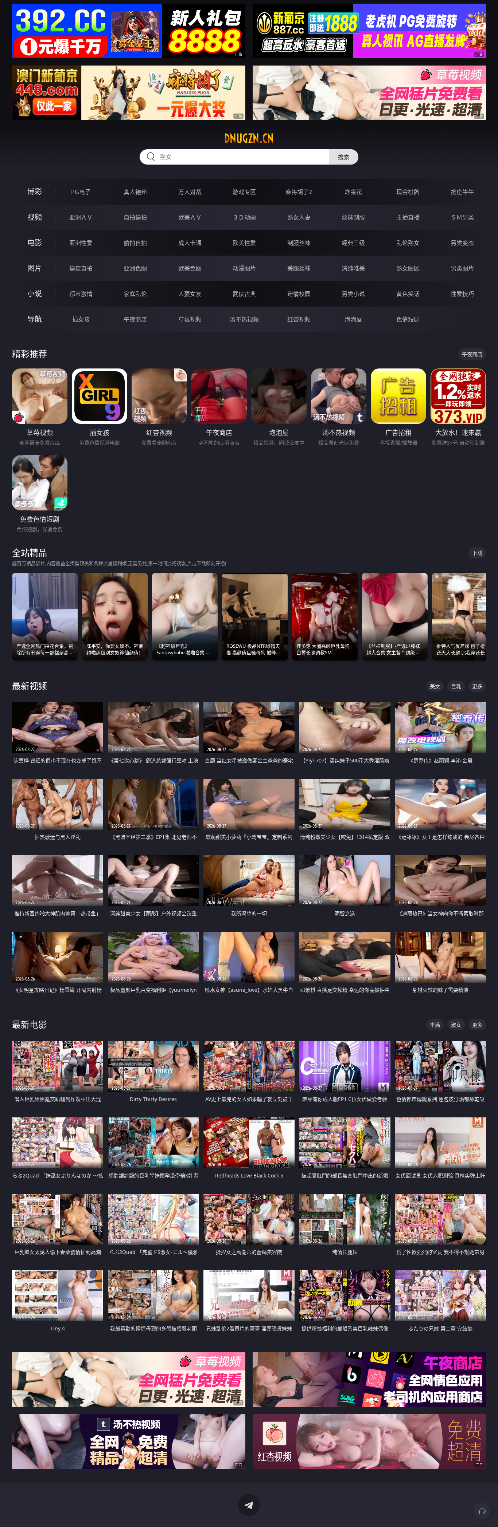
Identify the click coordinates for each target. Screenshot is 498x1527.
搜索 (344, 157)
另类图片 (462, 268)
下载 (477, 552)
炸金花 (353, 192)
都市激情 (81, 294)
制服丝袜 (299, 243)
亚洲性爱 (81, 243)
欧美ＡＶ (190, 217)
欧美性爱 (244, 243)
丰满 (435, 1024)
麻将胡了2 (298, 192)
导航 (34, 319)
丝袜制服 (353, 217)
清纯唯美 (353, 268)
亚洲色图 (135, 268)
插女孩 (81, 319)
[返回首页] (482, 1511)
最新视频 (29, 686)
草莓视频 (190, 319)
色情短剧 (408, 319)
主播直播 (408, 217)
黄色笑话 (408, 294)
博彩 (34, 192)
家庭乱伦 (135, 294)
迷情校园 (299, 294)
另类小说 (353, 294)
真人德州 (135, 192)
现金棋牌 (408, 192)
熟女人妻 (299, 217)
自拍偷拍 (135, 217)
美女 (435, 686)
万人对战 (190, 192)
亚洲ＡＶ (81, 217)
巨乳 (456, 686)
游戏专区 (244, 192)
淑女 (456, 1024)
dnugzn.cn (249, 138)
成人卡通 (190, 243)
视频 (34, 217)
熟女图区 (408, 268)
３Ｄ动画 (244, 217)
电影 (34, 243)
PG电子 (81, 192)
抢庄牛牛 (462, 192)
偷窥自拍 (81, 268)
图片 (34, 268)
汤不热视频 (244, 319)
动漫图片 (244, 268)
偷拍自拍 (135, 243)
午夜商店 (135, 319)
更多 (477, 686)
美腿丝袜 (299, 268)
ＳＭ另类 (462, 217)
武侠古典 (244, 294)
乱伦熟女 (408, 243)
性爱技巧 (462, 294)
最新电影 (29, 1024)
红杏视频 (299, 319)
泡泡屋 (353, 319)
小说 (34, 294)
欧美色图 (190, 268)
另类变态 (462, 243)
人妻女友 (190, 294)
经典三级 (353, 243)
